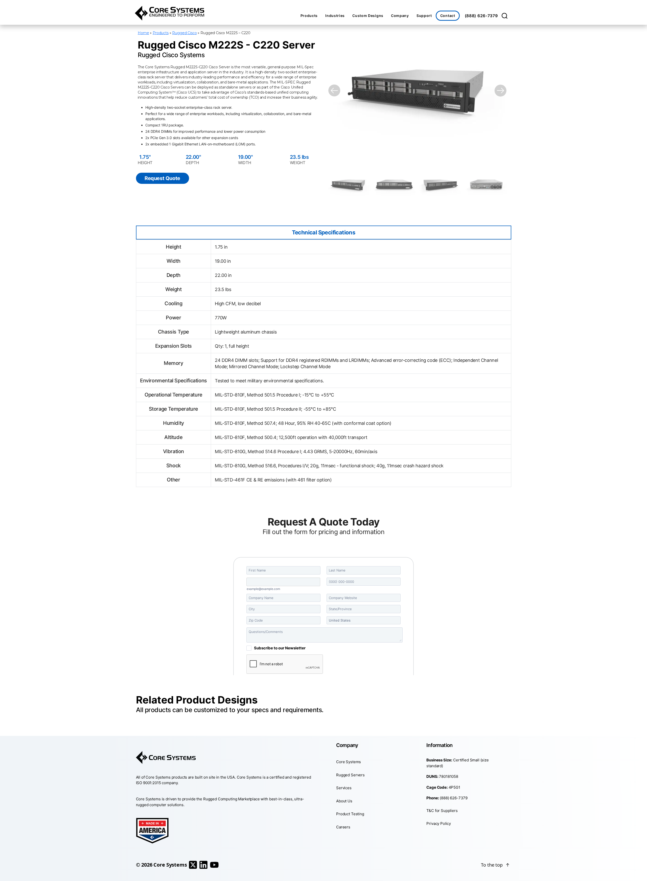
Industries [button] (335, 15)
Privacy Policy (438, 823)
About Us (344, 800)
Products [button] (309, 15)
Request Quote (162, 178)
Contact (447, 15)
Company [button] (400, 15)
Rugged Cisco (184, 33)
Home (143, 33)
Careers (343, 826)
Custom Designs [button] (367, 15)
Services (344, 787)
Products (161, 33)
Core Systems (348, 761)
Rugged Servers (350, 774)
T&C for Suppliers (441, 810)
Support (424, 15)
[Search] (504, 15)
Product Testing (350, 813)
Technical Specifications (323, 232)
